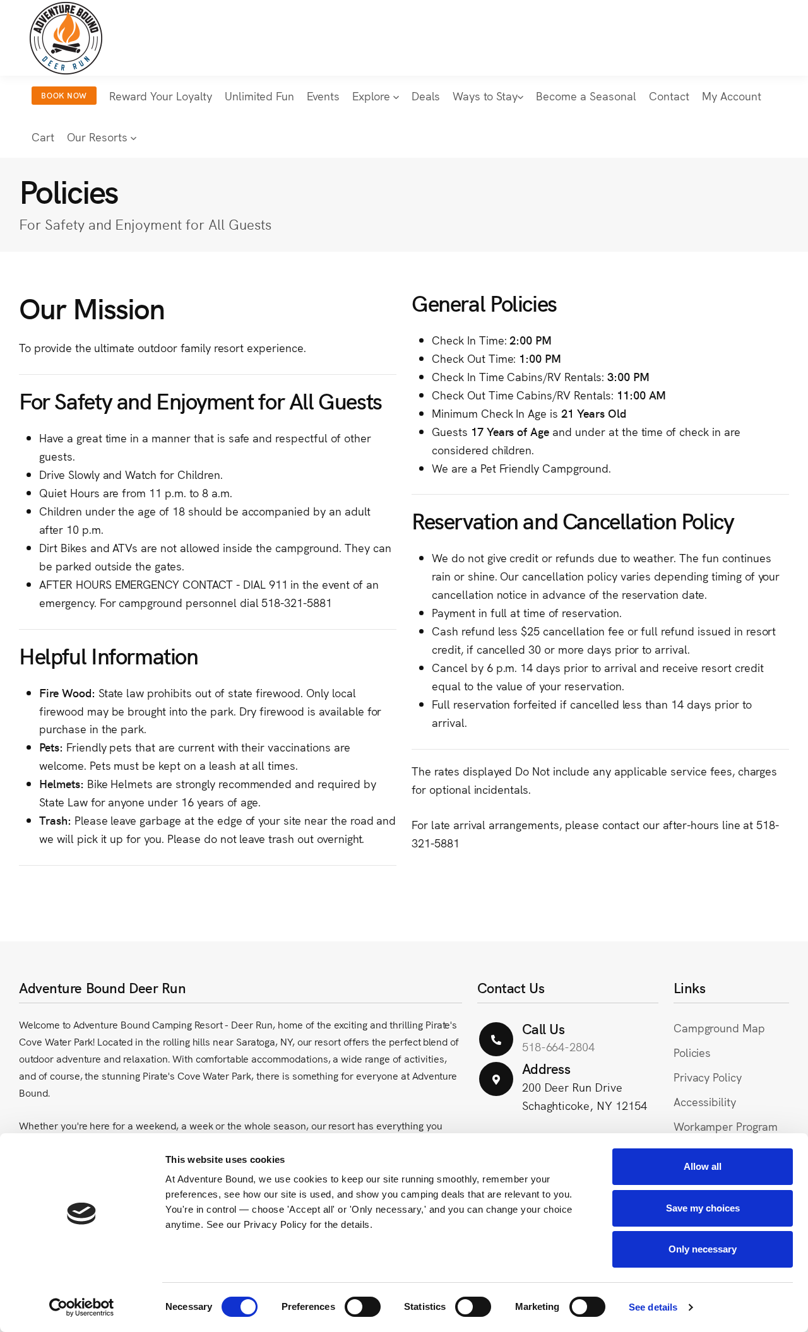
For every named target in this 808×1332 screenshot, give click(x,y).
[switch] (363, 1307)
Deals (426, 95)
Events (323, 95)
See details (653, 1307)
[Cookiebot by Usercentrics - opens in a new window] (82, 1307)
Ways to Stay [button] (485, 95)
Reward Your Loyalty (160, 95)
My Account (731, 95)
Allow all (703, 1166)
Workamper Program (726, 1126)
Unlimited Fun (259, 95)
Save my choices (703, 1208)
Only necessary (702, 1249)
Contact (669, 95)
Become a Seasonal (586, 95)
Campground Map (719, 1027)
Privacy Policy (708, 1077)
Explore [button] (372, 95)
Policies (692, 1052)
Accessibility (705, 1101)
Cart (43, 136)
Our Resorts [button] (99, 136)
